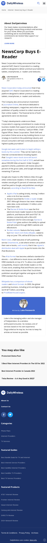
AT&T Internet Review (9, 494)
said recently (23, 245)
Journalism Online (11, 104)
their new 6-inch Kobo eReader (22, 233)
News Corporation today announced (16, 88)
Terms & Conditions (9, 533)
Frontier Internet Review (10, 500)
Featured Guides (9, 450)
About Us (5, 400)
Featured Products (10, 487)
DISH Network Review (9, 520)
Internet (11, 10)
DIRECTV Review (7, 515)
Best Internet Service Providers (13, 463)
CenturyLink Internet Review (12, 510)
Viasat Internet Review (9, 505)
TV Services (5, 441)
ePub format (10, 256)
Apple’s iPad (12, 193)
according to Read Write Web (23, 188)
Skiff (11, 91)
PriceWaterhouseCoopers (14, 292)
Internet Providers (8, 436)
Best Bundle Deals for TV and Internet (15, 457)
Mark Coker (6, 240)
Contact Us (5, 406)
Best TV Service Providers (11, 478)
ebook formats (18, 284)
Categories (6, 423)
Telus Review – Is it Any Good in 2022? (18, 378)
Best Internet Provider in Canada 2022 (18, 371)
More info (33, 540)
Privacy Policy (24, 533)
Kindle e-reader (30, 199)
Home (4, 10)
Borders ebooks (13, 230)
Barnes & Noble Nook (20, 209)
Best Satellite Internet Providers (13, 468)
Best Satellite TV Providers (11, 473)
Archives (34, 533)
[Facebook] (3, 414)
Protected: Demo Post (11, 356)
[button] (38, 3)
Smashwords (13, 242)
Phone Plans (5, 431)
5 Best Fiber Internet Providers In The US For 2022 (23, 363)
